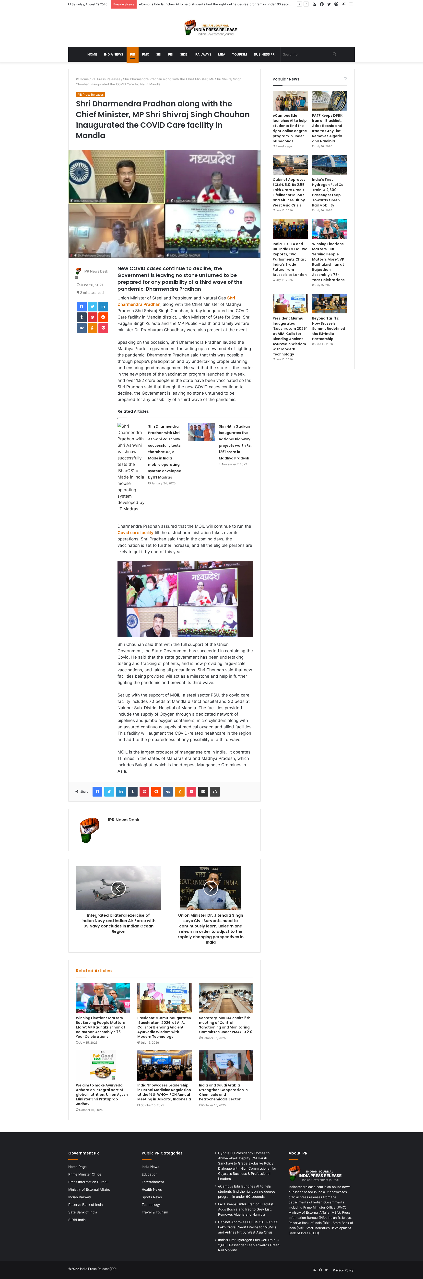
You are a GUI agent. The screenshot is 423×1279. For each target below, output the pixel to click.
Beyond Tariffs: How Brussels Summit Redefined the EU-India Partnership (328, 328)
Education (149, 1174)
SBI (158, 54)
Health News (152, 1189)
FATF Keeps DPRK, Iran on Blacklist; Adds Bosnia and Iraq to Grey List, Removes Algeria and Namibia (327, 128)
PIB (132, 54)
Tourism (239, 54)
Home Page (77, 1167)
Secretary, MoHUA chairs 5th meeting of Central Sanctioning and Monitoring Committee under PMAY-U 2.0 (225, 1025)
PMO (145, 54)
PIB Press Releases (106, 79)
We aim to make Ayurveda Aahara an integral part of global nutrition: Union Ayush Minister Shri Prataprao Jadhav (102, 1094)
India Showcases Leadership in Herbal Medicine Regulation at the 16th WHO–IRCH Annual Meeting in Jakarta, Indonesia (164, 1092)
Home (92, 54)
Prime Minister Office (84, 1174)
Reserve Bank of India (85, 1205)
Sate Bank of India (82, 1212)
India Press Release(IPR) (98, 1269)
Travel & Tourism (155, 1212)
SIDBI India (77, 1220)
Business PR (264, 54)
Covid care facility (135, 532)
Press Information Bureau (88, 1182)
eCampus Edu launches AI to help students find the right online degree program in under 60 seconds (217, 4)
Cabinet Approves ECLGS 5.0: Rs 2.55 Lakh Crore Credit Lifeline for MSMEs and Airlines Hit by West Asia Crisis (289, 192)
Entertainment (153, 1182)
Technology (151, 1205)
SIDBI (184, 54)
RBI (170, 54)
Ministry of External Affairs (89, 1189)
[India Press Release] (211, 28)
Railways (203, 54)
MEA (221, 54)
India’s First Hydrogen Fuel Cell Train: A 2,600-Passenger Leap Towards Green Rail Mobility (328, 192)
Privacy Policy (343, 1270)
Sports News (152, 1197)
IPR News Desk (96, 271)
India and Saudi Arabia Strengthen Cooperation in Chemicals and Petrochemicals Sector (223, 1092)
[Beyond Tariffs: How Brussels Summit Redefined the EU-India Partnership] (329, 304)
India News (113, 54)
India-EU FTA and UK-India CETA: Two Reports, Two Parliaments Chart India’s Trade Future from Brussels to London (290, 259)
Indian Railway (79, 1197)
